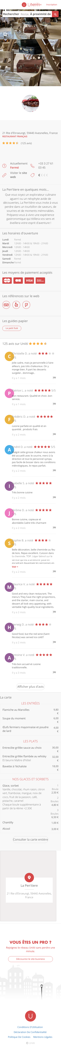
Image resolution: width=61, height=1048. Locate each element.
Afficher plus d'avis (30, 687)
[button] (4, 19)
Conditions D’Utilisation (30, 1027)
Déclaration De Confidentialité (30, 1032)
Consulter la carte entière (30, 839)
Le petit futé (12, 328)
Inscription (51, 4)
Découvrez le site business (30, 959)
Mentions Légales (42, 1037)
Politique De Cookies (19, 1037)
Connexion (36, 4)
